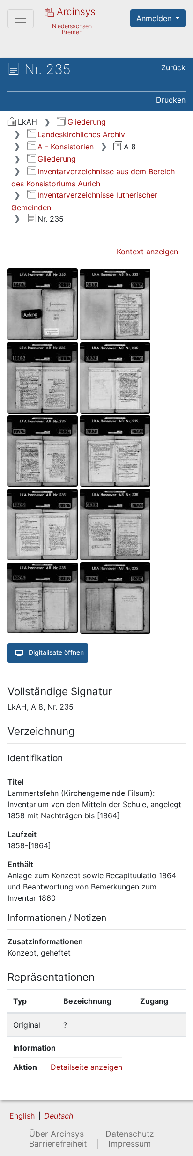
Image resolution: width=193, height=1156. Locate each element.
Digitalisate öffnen (55, 652)
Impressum (129, 1144)
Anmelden (155, 18)
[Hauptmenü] (20, 18)
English (22, 1115)
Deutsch (58, 1115)
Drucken (171, 99)
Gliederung (86, 121)
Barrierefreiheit (58, 1144)
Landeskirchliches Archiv (81, 134)
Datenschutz (129, 1134)
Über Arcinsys (56, 1134)
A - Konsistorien (65, 146)
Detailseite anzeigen (86, 1067)
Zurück (173, 67)
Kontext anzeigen (147, 251)
